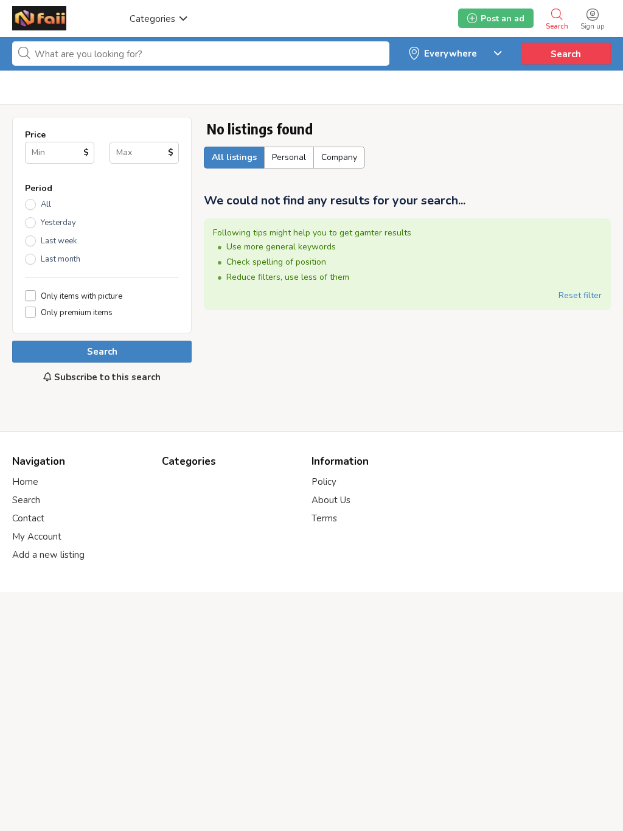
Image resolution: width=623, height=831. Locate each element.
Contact (28, 518)
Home (25, 481)
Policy (324, 481)
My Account (36, 536)
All (46, 204)
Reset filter (580, 295)
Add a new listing (48, 554)
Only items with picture (81, 296)
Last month (60, 259)
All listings (234, 157)
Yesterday (58, 222)
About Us (331, 500)
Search (566, 54)
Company (339, 157)
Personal (289, 157)
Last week (59, 240)
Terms (324, 518)
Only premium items (77, 312)
